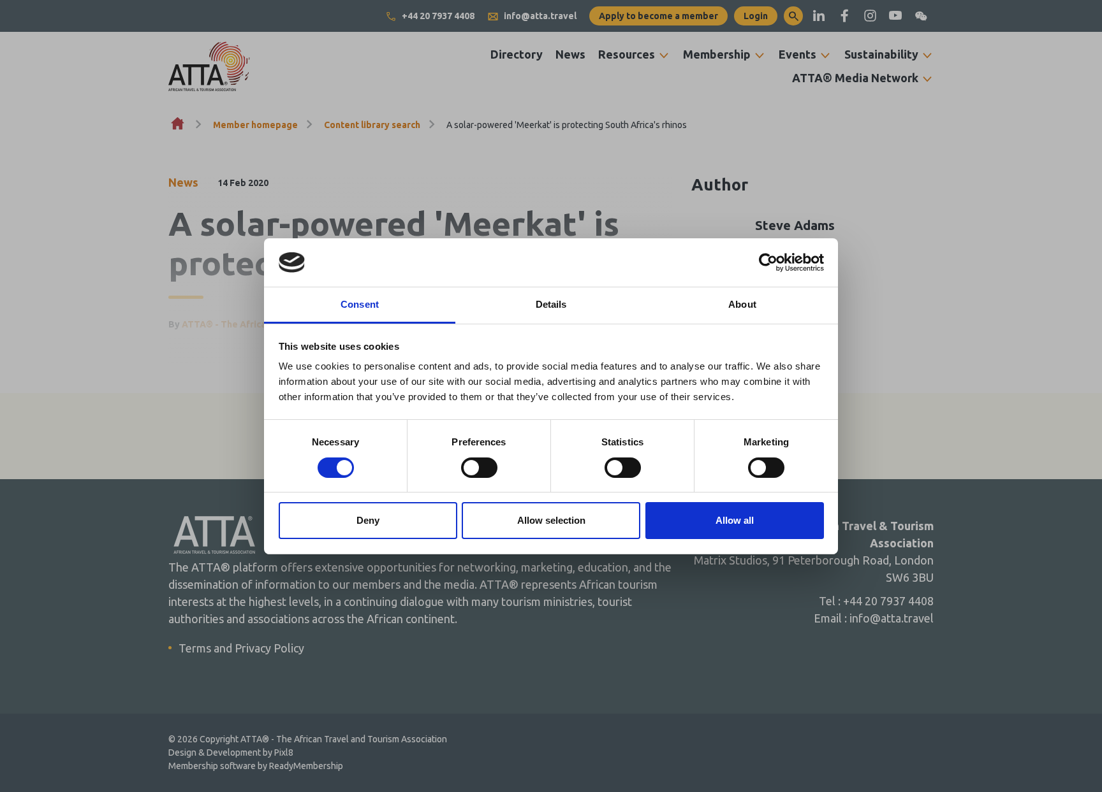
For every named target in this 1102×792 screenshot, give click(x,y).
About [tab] (742, 304)
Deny (367, 520)
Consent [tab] (360, 304)
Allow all (735, 520)
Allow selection (551, 520)
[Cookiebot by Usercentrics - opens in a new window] (768, 262)
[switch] (479, 467)
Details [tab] (551, 304)
